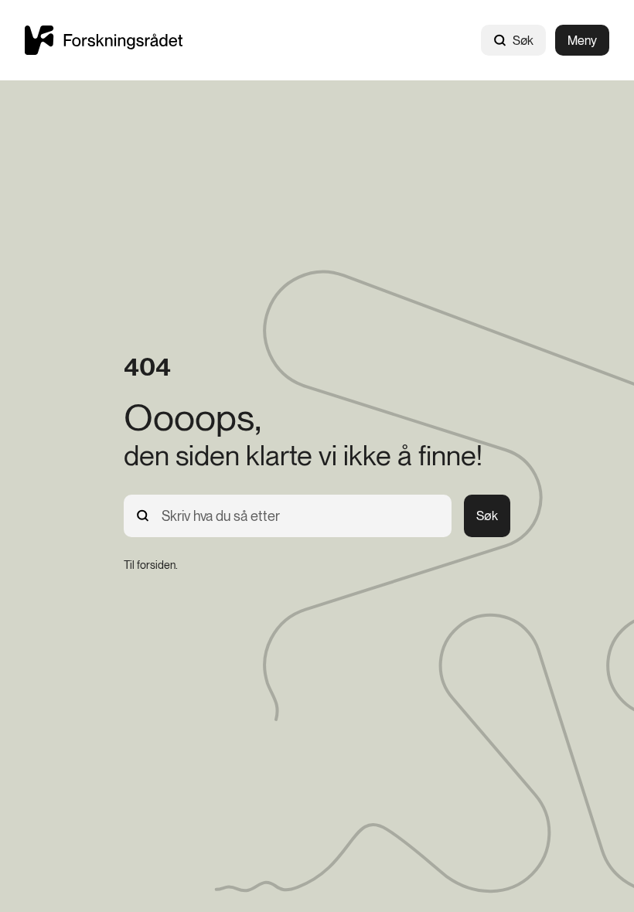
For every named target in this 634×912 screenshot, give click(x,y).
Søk (523, 40)
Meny (582, 40)
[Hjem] (103, 40)
